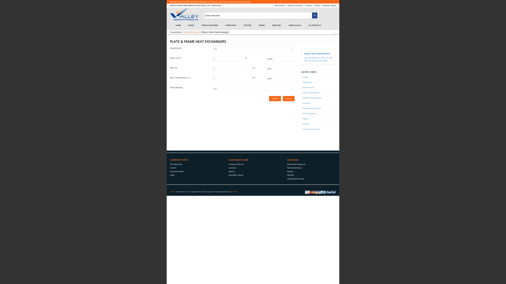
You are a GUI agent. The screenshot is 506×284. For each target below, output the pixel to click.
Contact (173, 168)
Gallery (317, 5)
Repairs (306, 119)
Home (185, 32)
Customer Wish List (236, 164)
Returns (232, 171)
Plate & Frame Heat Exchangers (198, 41)
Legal (172, 175)
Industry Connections (295, 5)
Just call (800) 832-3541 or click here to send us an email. (318, 59)
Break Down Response (312, 108)
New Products (280, 5)
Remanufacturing (310, 113)
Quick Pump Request (311, 93)
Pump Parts (307, 82)
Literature (306, 103)
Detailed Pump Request (312, 98)
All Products (195, 32)
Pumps (305, 77)
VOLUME (234, 192)
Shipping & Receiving (295, 179)
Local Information (177, 171)
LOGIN (172, 192)
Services (309, 5)
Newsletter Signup (329, 5)
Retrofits (306, 124)
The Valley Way (176, 164)
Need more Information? (317, 53)
